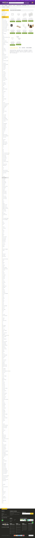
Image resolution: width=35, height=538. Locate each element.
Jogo (2, 252)
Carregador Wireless (4, 144)
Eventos (14, 5)
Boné (2, 81)
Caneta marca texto (4, 127)
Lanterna (3, 304)
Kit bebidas (3, 262)
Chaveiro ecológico (4, 156)
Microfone (3, 337)
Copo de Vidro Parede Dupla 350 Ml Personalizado (12, 31)
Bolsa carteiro (3, 71)
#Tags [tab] (20, 47)
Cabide (2, 90)
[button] (32, 3)
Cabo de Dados (4, 91)
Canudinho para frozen (4, 134)
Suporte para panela (4, 473)
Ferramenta (3, 223)
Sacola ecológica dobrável (5, 454)
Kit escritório (3, 277)
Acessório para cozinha (4, 26)
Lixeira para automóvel (4, 315)
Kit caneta (3, 266)
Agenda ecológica (4, 33)
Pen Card (3, 373)
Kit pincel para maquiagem (5, 293)
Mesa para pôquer (4, 336)
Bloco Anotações (4, 65)
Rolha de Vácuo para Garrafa (5, 438)
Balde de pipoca (4, 49)
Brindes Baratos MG (30, 529)
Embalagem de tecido (4, 204)
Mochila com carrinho (4, 341)
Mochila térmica (4, 347)
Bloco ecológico (4, 66)
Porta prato (3, 409)
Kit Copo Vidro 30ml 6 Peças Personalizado (30, 19)
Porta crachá (3, 395)
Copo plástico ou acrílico (5, 186)
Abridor (3, 18)
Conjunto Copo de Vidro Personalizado (18, 42)
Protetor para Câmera (4, 427)
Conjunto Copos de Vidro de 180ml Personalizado (24, 31)
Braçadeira (3, 87)
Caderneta (3, 96)
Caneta (3, 122)
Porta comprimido (4, 390)
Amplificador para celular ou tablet (5, 37)
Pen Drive (3, 374)
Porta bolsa (3, 383)
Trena (2, 495)
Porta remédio (3, 411)
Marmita (3, 331)
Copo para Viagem (4, 182)
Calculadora (3, 108)
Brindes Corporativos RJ (24, 526)
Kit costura (3, 272)
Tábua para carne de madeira (5, 475)
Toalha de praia (4, 491)
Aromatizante (3, 43)
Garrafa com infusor (4, 236)
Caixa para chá (3, 107)
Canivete (3, 133)
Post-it (2, 421)
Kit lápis (3, 288)
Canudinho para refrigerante (5, 135)
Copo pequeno (3, 183)
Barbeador (3, 53)
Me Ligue (31, 0)
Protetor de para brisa (4, 426)
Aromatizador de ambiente (5, 42)
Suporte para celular (4, 468)
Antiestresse (3, 39)
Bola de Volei (3, 69)
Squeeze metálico (4, 464)
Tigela (2, 489)
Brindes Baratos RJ (30, 525)
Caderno (3, 97)
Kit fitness (3, 283)
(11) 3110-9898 (5, 514)
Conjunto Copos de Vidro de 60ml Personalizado (18, 31)
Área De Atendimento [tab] (29, 47)
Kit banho (3, 260)
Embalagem (3, 203)
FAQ (14, 520)
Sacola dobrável (4, 452)
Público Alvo (10, 5)
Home (2, 5)
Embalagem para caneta (4, 207)
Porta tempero (3, 416)
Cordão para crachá (4, 193)
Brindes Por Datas (19, 5)
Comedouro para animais (5, 170)
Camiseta (3, 112)
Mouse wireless (4, 356)
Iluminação (3, 250)
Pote (2, 422)
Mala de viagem (4, 325)
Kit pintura (3, 294)
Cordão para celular (4, 192)
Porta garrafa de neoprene (5, 399)
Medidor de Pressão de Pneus (5, 335)
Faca (2, 220)
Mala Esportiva (3, 326)
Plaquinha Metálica (4, 379)
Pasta (2, 367)
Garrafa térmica (4, 241)
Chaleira (3, 149)
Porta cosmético (4, 394)
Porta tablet (3, 415)
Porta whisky (3, 420)
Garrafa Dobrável (4, 239)
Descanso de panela (4, 198)
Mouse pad (3, 353)
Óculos (2, 358)
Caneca (3, 113)
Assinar (32, 513)
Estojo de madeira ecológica (5, 218)
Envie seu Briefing (27, 0)
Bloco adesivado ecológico (5, 64)
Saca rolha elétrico (4, 441)
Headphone (3, 246)
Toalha (2, 490)
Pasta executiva (3, 369)
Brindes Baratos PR (30, 526)
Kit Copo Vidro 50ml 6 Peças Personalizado (24, 19)
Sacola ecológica (4, 453)
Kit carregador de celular (5, 268)
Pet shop (3, 377)
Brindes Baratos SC (30, 527)
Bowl (2, 86)
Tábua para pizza (4, 480)
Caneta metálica (4, 128)
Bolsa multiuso (3, 76)
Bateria (3, 59)
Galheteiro (3, 234)
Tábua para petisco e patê (5, 479)
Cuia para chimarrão (4, 197)
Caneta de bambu (4, 124)
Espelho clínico (3, 213)
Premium (4, 11)
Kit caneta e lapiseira (4, 267)
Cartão (2, 145)
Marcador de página (4, 330)
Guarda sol (3, 245)
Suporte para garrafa (4, 469)
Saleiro (2, 458)
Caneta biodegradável (4, 123)
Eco (28, 5)
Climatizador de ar (4, 165)
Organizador (3, 363)
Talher (2, 485)
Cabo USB (3, 92)
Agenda (3, 32)
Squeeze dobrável (4, 463)
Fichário (3, 224)
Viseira (2, 501)
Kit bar (2, 261)
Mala (2, 324)
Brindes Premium (24, 5)
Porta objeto (3, 405)
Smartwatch (3, 459)
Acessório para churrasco (5, 23)
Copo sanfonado (4, 187)
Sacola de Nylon (4, 447)
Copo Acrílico (3, 176)
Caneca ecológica (4, 117)
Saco (2, 442)
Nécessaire (3, 357)
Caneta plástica (3, 129)
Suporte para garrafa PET (5, 470)
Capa (2, 138)
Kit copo (3, 271)
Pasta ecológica (4, 368)
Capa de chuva (3, 139)
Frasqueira (3, 230)
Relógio (3, 433)
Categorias (5, 5)
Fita (2, 225)
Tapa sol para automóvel (5, 486)
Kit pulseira (3, 298)
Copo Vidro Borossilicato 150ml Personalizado (18, 20)
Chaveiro (3, 151)
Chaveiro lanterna (4, 159)
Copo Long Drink (4, 181)
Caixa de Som (3, 102)
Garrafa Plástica (4, 240)
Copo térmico (3, 188)
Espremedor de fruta (4, 214)
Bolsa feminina (3, 75)
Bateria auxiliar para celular (5, 60)
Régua (2, 432)
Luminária (3, 319)
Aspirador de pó (4, 44)
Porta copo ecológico (4, 393)
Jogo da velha (3, 255)
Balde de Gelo (3, 48)
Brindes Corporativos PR (24, 527)
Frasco (2, 229)
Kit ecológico (3, 276)
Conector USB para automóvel (5, 171)
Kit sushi (3, 299)
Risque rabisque (4, 437)
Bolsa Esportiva (3, 74)
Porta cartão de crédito (4, 388)
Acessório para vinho (4, 28)
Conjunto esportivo (4, 172)
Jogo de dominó (4, 256)
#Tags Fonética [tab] (23, 47)
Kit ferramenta (3, 282)
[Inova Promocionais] (5, 525)
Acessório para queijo (4, 27)
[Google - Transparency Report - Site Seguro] (30, 520)
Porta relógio (3, 410)
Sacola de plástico (4, 448)
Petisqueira (3, 378)
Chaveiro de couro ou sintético (5, 154)
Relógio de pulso (4, 436)
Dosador (3, 202)
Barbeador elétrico (4, 54)
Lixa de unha (3, 314)
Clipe (2, 166)
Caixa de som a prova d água (5, 103)
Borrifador (3, 85)
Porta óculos (3, 406)
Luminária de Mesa (4, 320)
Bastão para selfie (4, 58)
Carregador (3, 140)
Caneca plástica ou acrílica (5, 119)
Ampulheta (3, 38)
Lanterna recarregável (4, 305)
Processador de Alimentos (5, 425)
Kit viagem (3, 300)
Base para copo (4, 55)
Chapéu (3, 150)
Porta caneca (3, 384)
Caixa (2, 101)
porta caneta (3, 385)
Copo (2, 175)
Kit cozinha (3, 273)
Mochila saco (3, 346)
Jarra (2, 251)
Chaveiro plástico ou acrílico (5, 161)
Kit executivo (3, 278)
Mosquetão (3, 351)
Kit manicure (3, 289)
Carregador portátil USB (4, 143)
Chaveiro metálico (4, 160)
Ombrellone (3, 362)
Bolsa (2, 70)
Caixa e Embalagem (4, 106)
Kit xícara (3, 303)
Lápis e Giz (3, 308)
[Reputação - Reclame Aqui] (23, 520)
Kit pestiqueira (3, 292)
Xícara (2, 502)
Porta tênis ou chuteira (4, 417)
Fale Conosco (22, 0)
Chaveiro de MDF (4, 155)
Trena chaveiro (3, 496)
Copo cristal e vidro (4, 177)
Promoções (4, 15)
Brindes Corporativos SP (24, 525)
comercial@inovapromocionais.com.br (6, 516)
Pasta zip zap (3, 372)
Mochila (3, 340)
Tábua (2, 474)
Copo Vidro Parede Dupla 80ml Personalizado (31, 31)
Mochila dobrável (4, 342)
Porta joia (3, 400)
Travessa (3, 494)
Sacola (2, 443)
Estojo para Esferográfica (5, 219)
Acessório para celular (4, 22)
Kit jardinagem (3, 287)
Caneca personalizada (4, 118)
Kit (2, 257)
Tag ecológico (3, 484)
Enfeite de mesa (4, 209)
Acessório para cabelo (4, 21)
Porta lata (3, 401)
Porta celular (3, 389)
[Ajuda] (3, 520)
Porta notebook (4, 404)
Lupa (2, 321)
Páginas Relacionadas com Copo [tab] (14, 47)
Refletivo (3, 431)
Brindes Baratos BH (30, 528)
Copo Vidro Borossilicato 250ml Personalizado (12, 20)
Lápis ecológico (3, 309)
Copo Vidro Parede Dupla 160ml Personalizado (12, 43)
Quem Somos (18, 0)
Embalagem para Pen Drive (5, 208)
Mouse (2, 352)
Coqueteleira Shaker (4, 191)
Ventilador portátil (4, 500)
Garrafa (3, 235)
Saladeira (3, 457)
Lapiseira (3, 310)
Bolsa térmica (3, 80)
